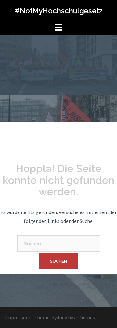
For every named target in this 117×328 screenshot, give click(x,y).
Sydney (59, 317)
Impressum (17, 317)
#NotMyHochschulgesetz (59, 11)
